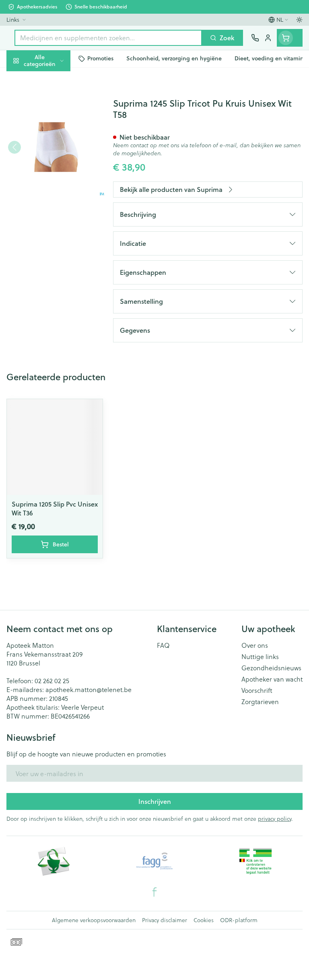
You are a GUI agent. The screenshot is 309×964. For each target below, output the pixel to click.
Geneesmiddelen (51, 248)
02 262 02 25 (52, 680)
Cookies (204, 920)
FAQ (163, 645)
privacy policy (274, 818)
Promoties (21, 77)
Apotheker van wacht (272, 679)
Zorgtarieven (260, 701)
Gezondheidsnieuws (271, 667)
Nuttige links (260, 656)
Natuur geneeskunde (51, 192)
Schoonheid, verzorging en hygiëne (51, 99)
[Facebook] (154, 892)
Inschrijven (154, 801)
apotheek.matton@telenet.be (88, 689)
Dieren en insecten (51, 230)
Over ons (254, 645)
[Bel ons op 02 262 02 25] (255, 38)
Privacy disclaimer (164, 920)
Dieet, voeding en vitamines (51, 125)
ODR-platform (239, 920)
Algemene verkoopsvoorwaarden (94, 920)
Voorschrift (256, 690)
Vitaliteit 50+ (51, 173)
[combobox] (108, 38)
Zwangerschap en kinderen (51, 150)
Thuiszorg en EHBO (51, 211)
